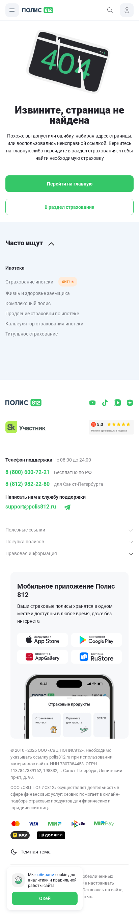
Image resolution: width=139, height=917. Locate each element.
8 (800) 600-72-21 (27, 472)
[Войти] (127, 10)
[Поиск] (110, 10)
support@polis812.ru (30, 506)
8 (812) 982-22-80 (27, 484)
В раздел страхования (69, 207)
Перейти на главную (69, 184)
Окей (45, 898)
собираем (44, 874)
